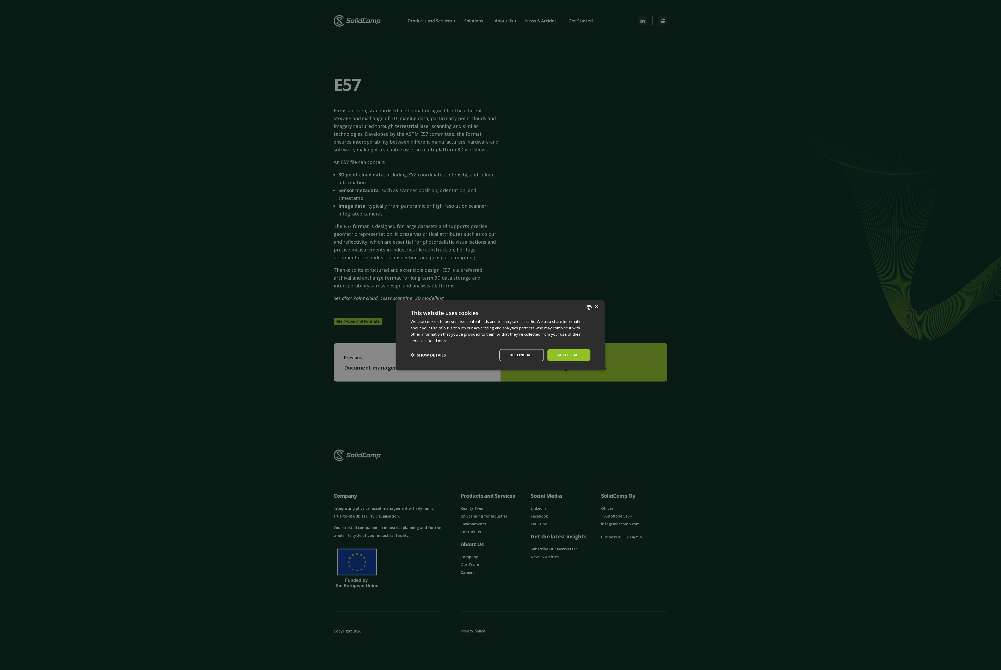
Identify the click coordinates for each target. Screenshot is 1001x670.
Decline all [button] (522, 354)
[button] (428, 355)
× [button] (596, 307)
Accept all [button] (569, 354)
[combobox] (589, 307)
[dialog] (500, 335)
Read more (438, 340)
